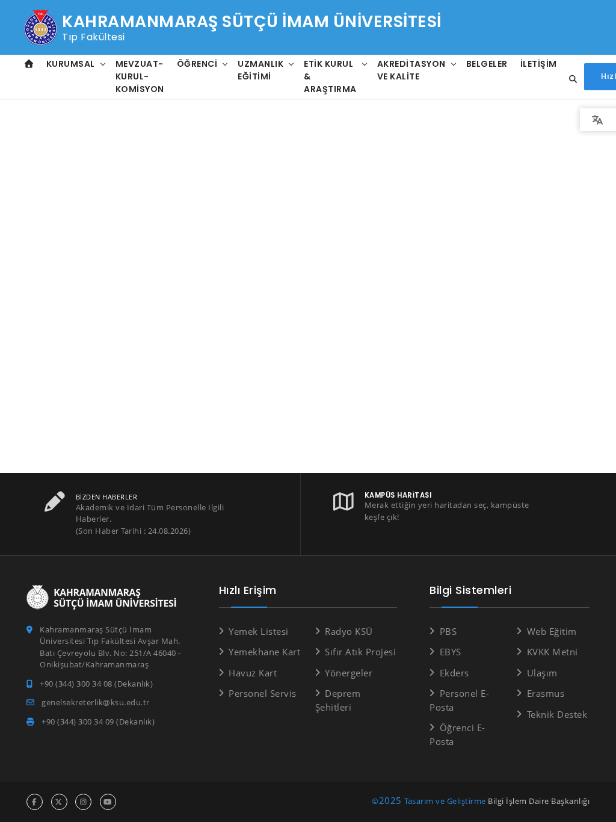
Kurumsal (70, 64)
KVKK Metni (552, 652)
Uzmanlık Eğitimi (260, 70)
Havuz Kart (253, 673)
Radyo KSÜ (349, 631)
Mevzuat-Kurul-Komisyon (140, 76)
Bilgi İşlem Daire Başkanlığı (539, 801)
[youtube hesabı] (108, 801)
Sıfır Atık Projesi (360, 652)
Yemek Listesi (259, 631)
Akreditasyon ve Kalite (411, 70)
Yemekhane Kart (264, 652)
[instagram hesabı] (83, 801)
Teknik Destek (557, 714)
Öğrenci (197, 64)
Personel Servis (263, 693)
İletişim (538, 64)
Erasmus (545, 693)
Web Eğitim (552, 631)
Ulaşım (542, 673)
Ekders (454, 673)
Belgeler (487, 64)
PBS (448, 631)
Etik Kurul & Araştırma (330, 76)
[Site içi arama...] (570, 79)
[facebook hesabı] (34, 801)
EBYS (450, 652)
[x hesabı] (59, 801)
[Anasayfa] (29, 64)
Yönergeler (348, 673)
